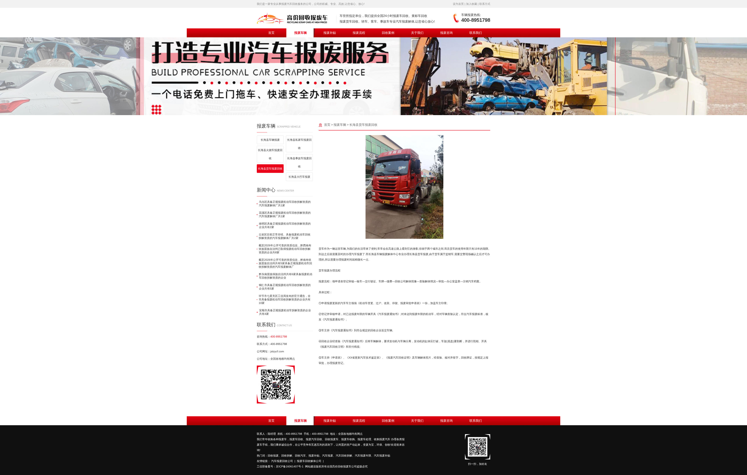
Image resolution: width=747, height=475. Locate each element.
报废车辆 (300, 32)
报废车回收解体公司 (309, 461)
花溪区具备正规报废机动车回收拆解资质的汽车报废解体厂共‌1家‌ (285, 214)
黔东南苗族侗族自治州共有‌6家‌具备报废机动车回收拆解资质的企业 (285, 276)
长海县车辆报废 (270, 139)
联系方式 (484, 3)
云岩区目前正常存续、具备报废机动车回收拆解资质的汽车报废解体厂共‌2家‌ (284, 236)
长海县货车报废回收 (270, 168)
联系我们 (475, 32)
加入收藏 (471, 3)
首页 (271, 32)
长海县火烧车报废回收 (270, 154)
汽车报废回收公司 (282, 461)
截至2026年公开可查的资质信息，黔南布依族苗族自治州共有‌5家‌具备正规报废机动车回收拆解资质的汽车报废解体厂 (285, 263)
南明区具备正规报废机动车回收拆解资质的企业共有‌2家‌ (285, 225)
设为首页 (458, 3)
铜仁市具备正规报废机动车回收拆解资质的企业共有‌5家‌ (285, 286)
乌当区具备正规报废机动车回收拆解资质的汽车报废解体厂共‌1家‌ (285, 203)
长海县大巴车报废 (299, 176)
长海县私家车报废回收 (299, 144)
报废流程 (359, 32)
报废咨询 (446, 32)
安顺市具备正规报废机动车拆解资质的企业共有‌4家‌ (285, 312)
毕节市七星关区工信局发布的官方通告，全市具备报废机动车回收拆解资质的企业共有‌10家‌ (284, 299)
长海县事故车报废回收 (299, 162)
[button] (370, 110)
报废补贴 (330, 32)
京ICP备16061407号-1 (289, 466)
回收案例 (388, 32)
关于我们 (417, 32)
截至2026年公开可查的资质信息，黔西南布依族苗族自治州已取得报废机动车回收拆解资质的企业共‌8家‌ (285, 249)
